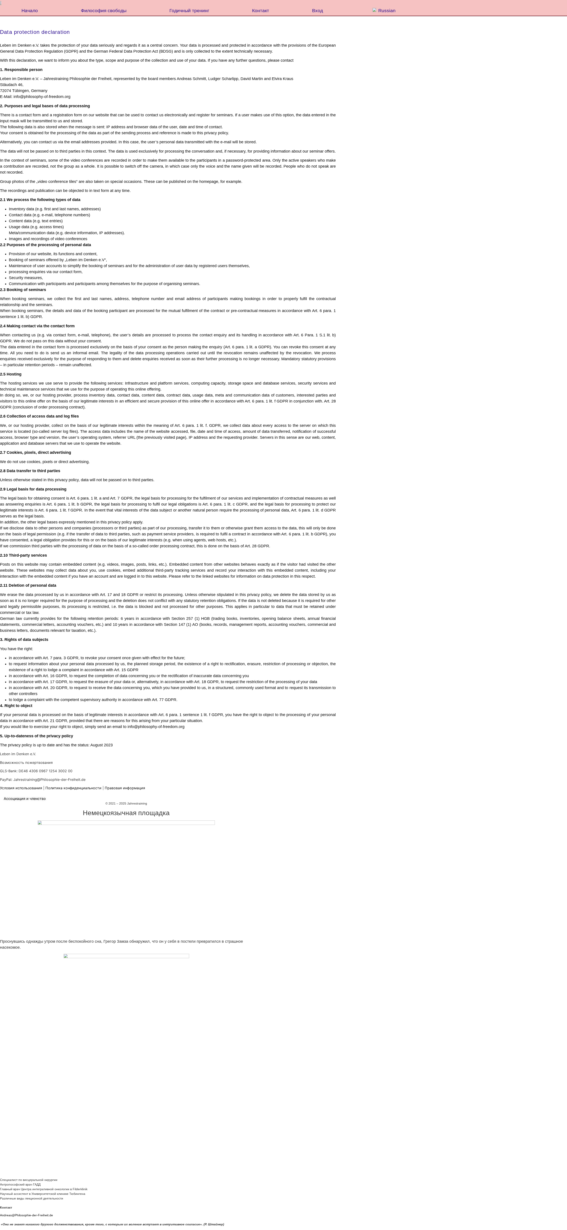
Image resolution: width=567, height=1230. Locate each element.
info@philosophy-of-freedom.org (42, 96)
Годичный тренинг (189, 10)
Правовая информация (125, 788)
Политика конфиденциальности (73, 788)
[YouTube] (2, 793)
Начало (29, 10)
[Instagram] (5, 793)
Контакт (260, 10)
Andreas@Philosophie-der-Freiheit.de (27, 1215)
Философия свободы (103, 10)
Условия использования (21, 788)
